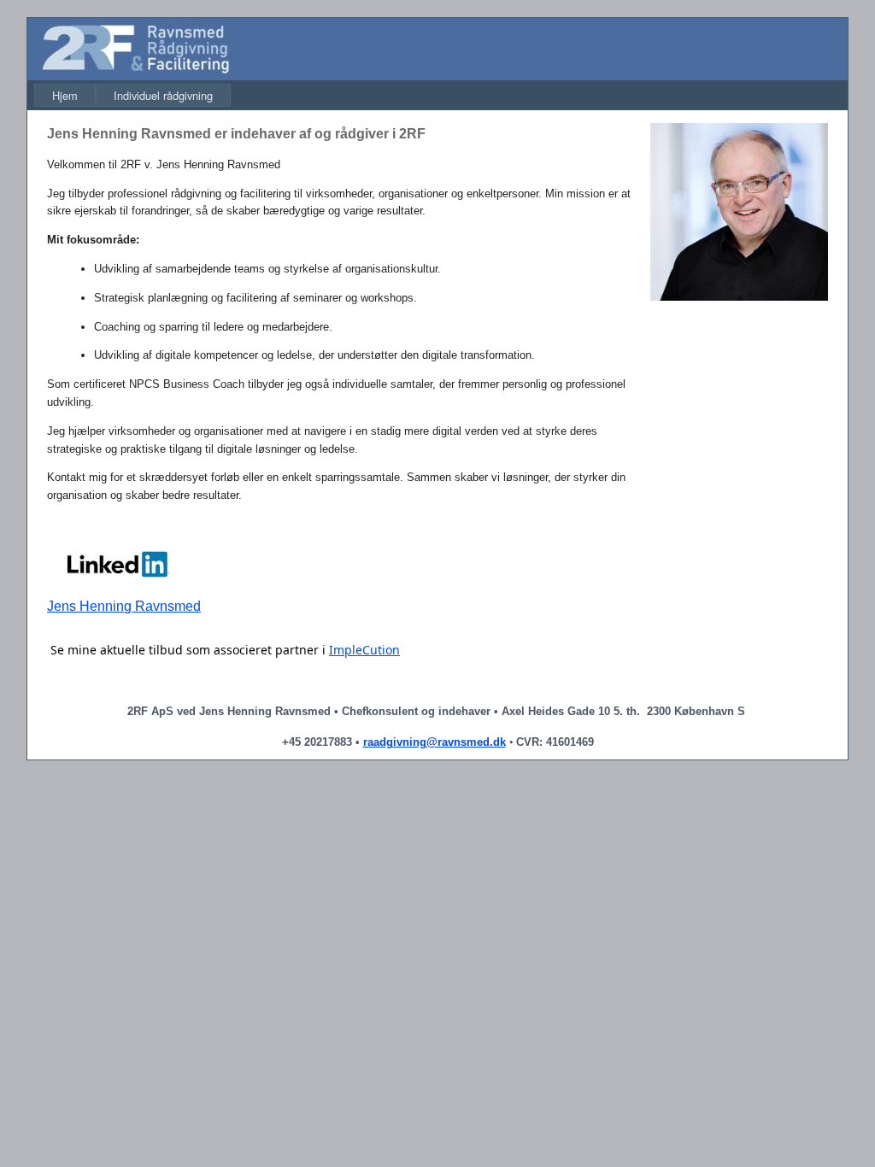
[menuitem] (65, 95)
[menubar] (132, 95)
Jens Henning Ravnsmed (124, 606)
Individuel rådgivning (163, 95)
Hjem (65, 95)
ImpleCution (364, 650)
